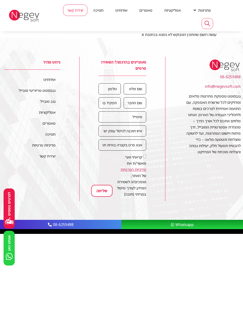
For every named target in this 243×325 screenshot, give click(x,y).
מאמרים (49, 123)
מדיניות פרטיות (44, 145)
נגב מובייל (48, 101)
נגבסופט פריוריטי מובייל (37, 90)
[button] (202, 10)
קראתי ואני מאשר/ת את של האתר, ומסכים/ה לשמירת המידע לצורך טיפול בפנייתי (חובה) (131, 175)
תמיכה (50, 134)
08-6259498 (230, 76)
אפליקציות (47, 112)
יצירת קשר (47, 156)
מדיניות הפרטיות (133, 169)
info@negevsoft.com (223, 86)
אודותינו (49, 79)
